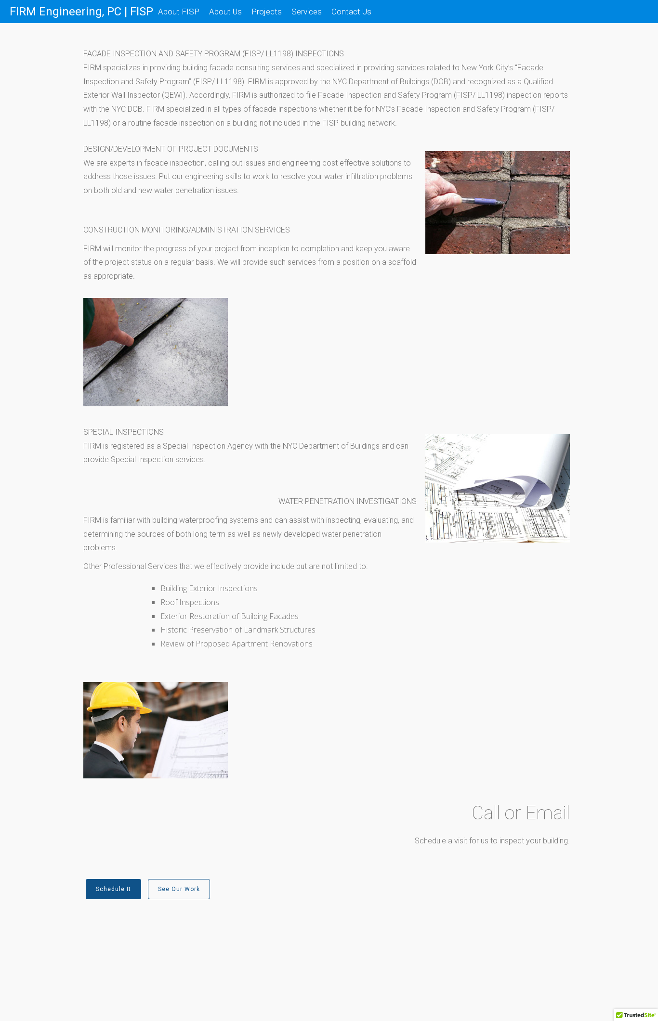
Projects (266, 11)
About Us (225, 11)
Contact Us (351, 11)
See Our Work (179, 889)
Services (306, 11)
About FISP (178, 11)
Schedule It (113, 889)
